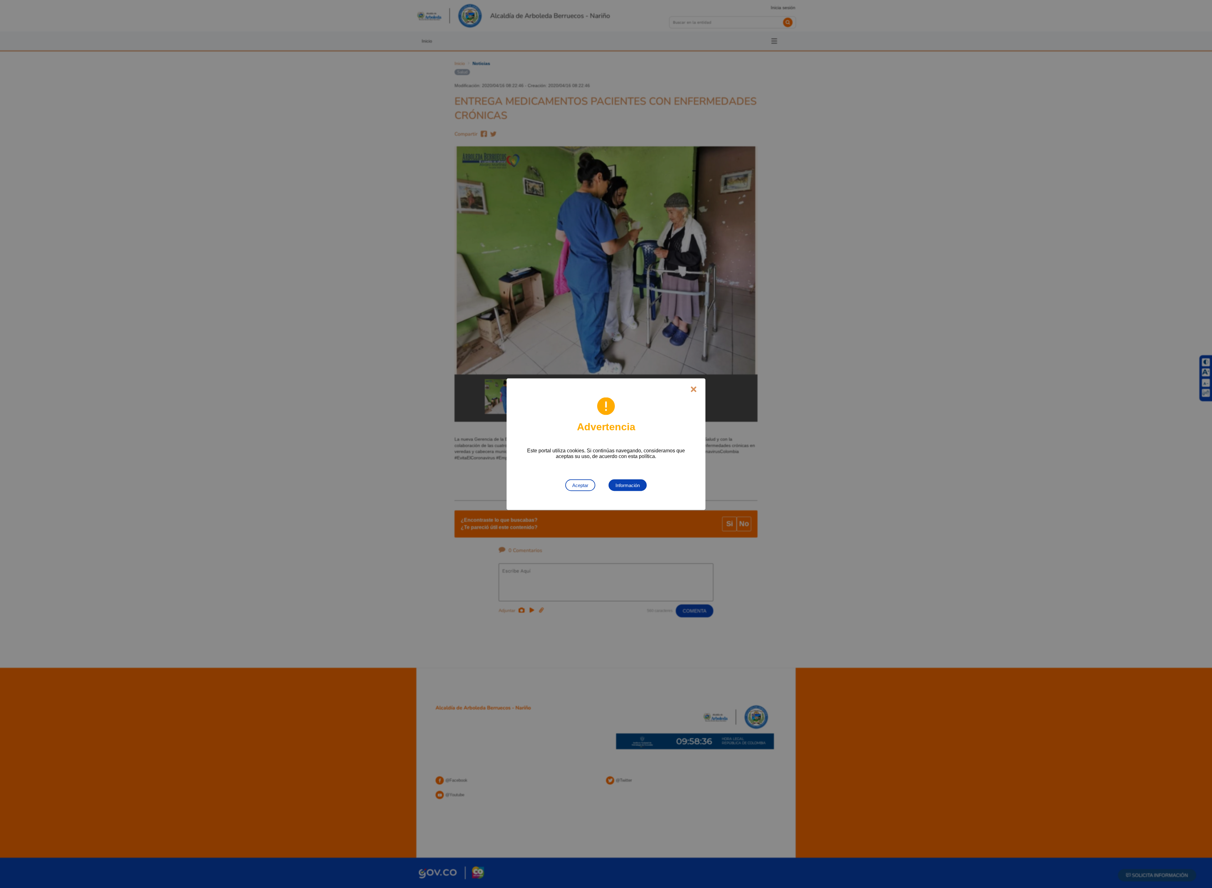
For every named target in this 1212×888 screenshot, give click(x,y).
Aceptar (580, 485)
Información (627, 485)
